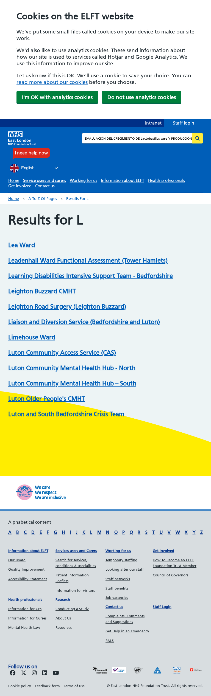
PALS (110, 640)
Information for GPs (24, 609)
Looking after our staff (125, 569)
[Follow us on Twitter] (23, 673)
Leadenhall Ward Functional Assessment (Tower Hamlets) (88, 260)
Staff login (183, 123)
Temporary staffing (121, 560)
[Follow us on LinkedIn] (44, 673)
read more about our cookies (52, 82)
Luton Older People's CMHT (46, 398)
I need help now (31, 153)
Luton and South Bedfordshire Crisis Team (66, 414)
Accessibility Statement (27, 579)
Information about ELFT (122, 180)
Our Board (17, 560)
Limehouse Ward (31, 337)
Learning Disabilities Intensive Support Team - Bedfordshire (90, 276)
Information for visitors (75, 590)
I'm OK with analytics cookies (57, 97)
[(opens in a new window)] (34, 673)
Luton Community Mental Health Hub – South (72, 383)
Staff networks (118, 579)
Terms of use (74, 686)
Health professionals (166, 180)
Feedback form (47, 686)
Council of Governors (170, 575)
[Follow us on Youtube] (56, 673)
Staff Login (162, 606)
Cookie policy (19, 686)
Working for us (83, 180)
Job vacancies (117, 597)
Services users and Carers (76, 550)
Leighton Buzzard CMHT (42, 291)
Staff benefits (117, 588)
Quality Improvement (26, 569)
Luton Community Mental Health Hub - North (71, 368)
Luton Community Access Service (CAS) (62, 352)
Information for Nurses (27, 618)
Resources (63, 627)
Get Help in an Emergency (127, 631)
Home (13, 180)
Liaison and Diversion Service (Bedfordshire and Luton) (84, 322)
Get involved (19, 185)
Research (62, 599)
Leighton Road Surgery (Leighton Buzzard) (67, 306)
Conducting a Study (72, 609)
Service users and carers (44, 180)
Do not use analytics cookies (141, 97)
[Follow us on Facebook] (12, 673)
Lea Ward (21, 245)
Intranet (153, 123)
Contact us (44, 185)
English (27, 168)
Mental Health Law (24, 627)
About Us (63, 618)
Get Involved (163, 550)
